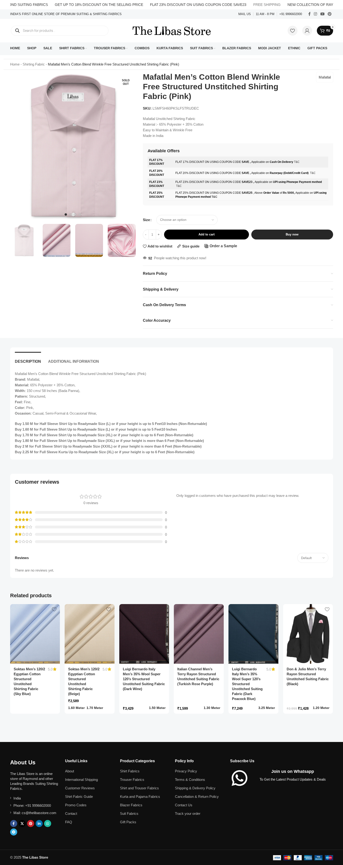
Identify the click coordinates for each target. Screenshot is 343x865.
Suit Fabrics (129, 813)
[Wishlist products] (292, 30)
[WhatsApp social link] (47, 823)
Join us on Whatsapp (292, 771)
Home (15, 64)
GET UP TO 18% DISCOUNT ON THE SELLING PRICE (83, 5)
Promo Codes (76, 805)
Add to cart (206, 234)
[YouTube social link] (322, 14)
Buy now (292, 234)
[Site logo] (171, 30)
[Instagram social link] (315, 14)
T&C (297, 162)
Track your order (187, 813)
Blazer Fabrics (131, 805)
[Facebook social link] (309, 14)
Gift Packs (128, 822)
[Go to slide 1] (66, 214)
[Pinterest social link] (329, 14)
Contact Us (183, 805)
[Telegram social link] (13, 832)
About (69, 771)
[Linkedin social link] (39, 823)
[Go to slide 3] (75, 214)
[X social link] (22, 823)
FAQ (68, 822)
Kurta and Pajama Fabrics (140, 797)
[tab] (28, 359)
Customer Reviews (80, 788)
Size (146, 220)
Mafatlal (325, 77)
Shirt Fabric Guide (79, 797)
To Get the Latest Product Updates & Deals (293, 779)
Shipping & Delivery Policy (195, 788)
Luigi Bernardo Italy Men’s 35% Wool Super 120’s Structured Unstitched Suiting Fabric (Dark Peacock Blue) (247, 684)
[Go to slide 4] (80, 214)
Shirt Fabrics (130, 771)
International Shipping (81, 780)
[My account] (307, 30)
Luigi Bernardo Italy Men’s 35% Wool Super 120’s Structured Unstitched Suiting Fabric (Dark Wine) (144, 679)
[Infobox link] (66, 14)
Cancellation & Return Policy (197, 797)
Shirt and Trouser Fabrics (139, 788)
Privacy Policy (186, 771)
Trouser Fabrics (132, 780)
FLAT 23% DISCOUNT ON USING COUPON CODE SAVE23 (182, 5)
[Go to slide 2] (70, 214)
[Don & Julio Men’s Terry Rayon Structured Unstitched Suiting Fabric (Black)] (308, 634)
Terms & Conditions (190, 780)
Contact (71, 813)
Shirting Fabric (34, 64)
